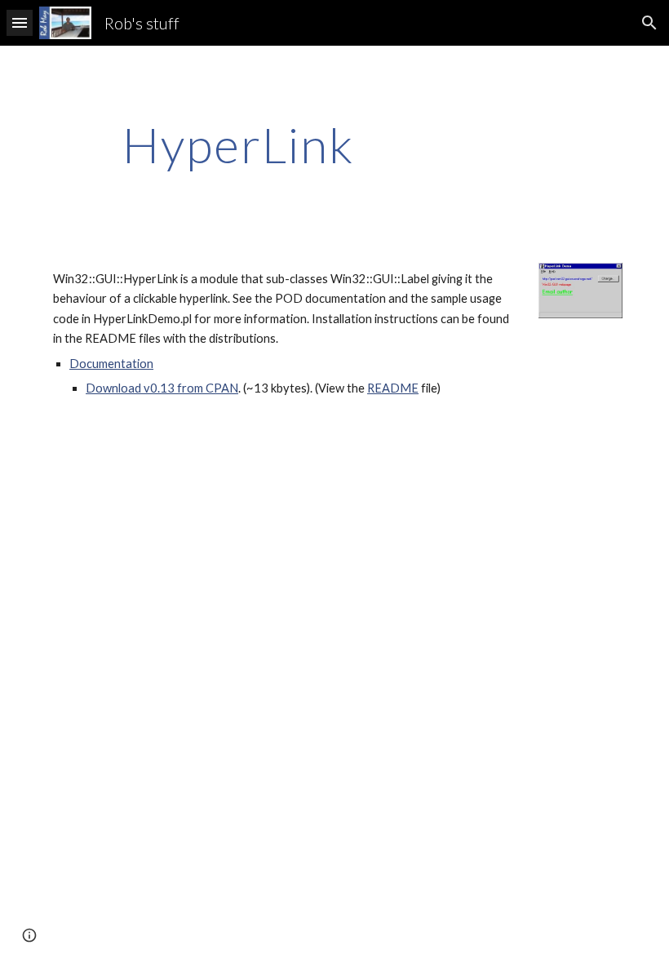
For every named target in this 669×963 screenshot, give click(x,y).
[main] (239, 144)
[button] (19, 22)
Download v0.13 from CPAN (162, 388)
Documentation (111, 364)
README (393, 388)
